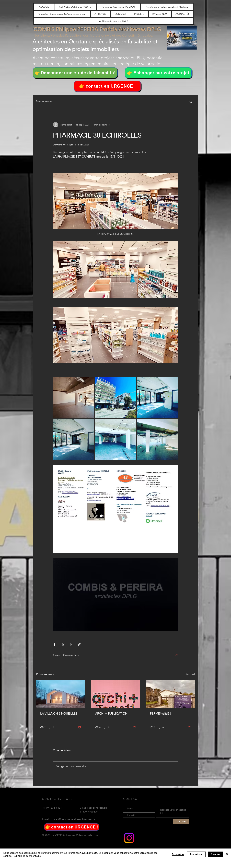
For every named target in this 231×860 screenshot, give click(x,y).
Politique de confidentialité (27, 855)
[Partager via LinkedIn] (71, 644)
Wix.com (93, 835)
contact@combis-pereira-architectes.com (73, 819)
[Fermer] (227, 854)
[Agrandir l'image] (73, 397)
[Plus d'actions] (176, 125)
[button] (107, 86)
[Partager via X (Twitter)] (62, 644)
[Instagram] (129, 838)
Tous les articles (44, 101)
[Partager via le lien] (79, 644)
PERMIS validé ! (160, 713)
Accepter (215, 854)
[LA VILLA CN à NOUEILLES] (60, 694)
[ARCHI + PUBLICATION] (115, 694)
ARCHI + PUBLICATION (111, 713)
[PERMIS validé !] (170, 694)
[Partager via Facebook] (54, 644)
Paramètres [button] (178, 854)
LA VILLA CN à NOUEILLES (58, 713)
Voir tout (190, 673)
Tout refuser (196, 854)
